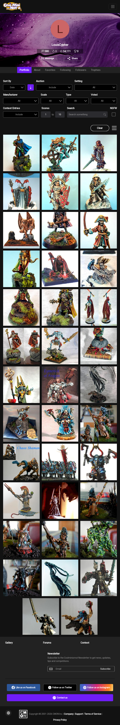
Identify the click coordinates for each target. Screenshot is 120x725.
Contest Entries (11, 108)
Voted (94, 94)
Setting (78, 81)
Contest (85, 642)
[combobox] (14, 87)
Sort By (7, 81)
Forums (47, 642)
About (37, 69)
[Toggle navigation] (113, 7)
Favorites (50, 69)
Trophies (95, 69)
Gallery (9, 642)
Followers (80, 69)
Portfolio (24, 69)
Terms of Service (93, 713)
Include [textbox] (52, 87)
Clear (100, 128)
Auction (40, 81)
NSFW (113, 108)
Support (79, 713)
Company (69, 713)
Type (68, 94)
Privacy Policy (60, 720)
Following (65, 69)
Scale (44, 94)
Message (49, 58)
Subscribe (105, 668)
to (53, 114)
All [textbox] (94, 87)
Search (71, 108)
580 (46, 51)
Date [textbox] (12, 87)
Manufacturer (10, 94)
